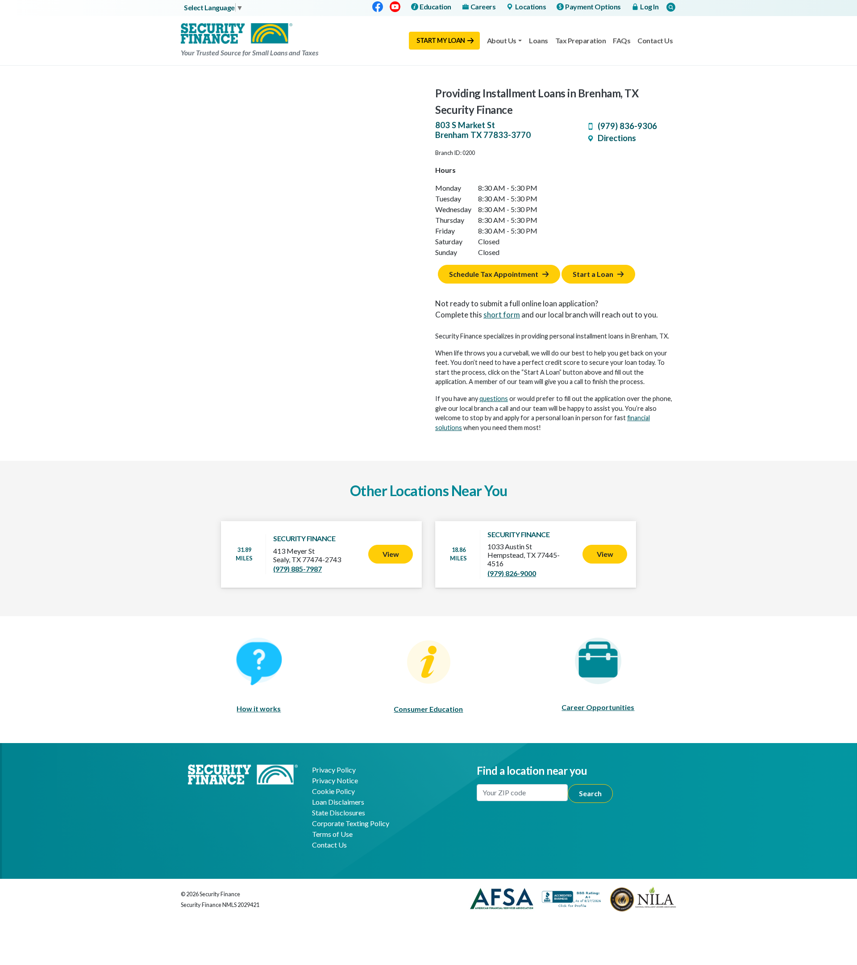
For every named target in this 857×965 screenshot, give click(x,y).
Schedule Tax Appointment (493, 274)
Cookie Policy (333, 791)
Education (435, 6)
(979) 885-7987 (297, 568)
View (391, 554)
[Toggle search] (671, 7)
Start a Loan (593, 274)
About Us (501, 40)
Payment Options (593, 6)
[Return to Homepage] (243, 773)
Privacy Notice (335, 780)
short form (501, 314)
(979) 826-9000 (511, 573)
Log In (649, 6)
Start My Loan (440, 40)
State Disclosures (338, 812)
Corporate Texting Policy (350, 823)
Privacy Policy (334, 769)
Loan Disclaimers (338, 802)
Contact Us (655, 40)
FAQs (621, 40)
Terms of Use (332, 834)
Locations (530, 6)
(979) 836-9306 (627, 126)
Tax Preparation (580, 40)
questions (493, 398)
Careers (483, 6)
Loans (538, 40)
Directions (617, 138)
